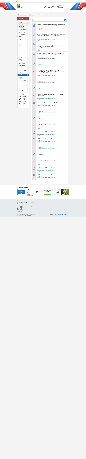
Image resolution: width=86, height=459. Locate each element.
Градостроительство (22, 32)
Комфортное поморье (22, 83)
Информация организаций (20, 37)
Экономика (31, 14)
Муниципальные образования (21, 44)
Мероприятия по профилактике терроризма (21, 77)
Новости (20, 55)
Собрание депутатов (22, 65)
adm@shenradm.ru (20, 211)
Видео (32, 206)
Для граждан (20, 1)
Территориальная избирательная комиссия (22, 70)
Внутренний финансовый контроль (22, 30)
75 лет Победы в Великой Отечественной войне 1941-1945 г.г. (22, 21)
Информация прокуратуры (21, 39)
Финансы (20, 72)
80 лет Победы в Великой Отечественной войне (22, 81)
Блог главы (32, 202)
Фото (31, 207)
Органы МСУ (20, 57)
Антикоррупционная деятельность (22, 27)
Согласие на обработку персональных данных (24, 215)
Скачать (39, 40)
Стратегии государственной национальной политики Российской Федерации (22, 89)
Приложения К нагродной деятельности (22, 85)
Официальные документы (22, 14)
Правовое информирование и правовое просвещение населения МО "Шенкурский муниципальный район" (22, 61)
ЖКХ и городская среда (22, 34)
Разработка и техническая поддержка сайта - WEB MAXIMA (59, 214)
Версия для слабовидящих (28, 1)
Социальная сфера (21, 67)
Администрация (21, 24)
